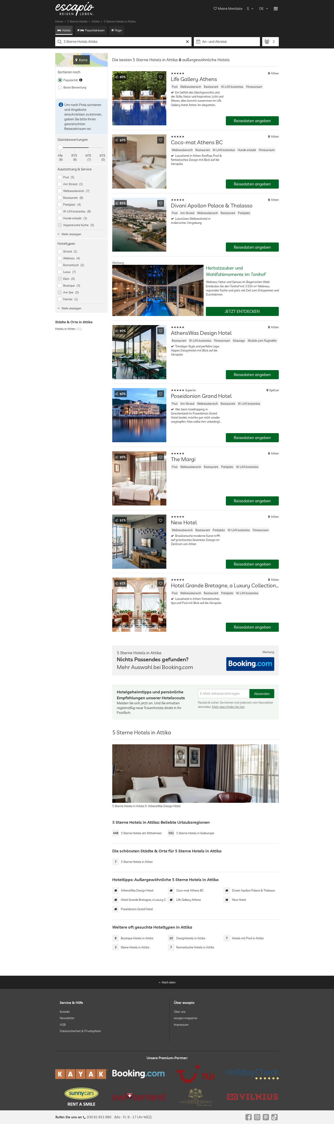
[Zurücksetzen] (188, 41)
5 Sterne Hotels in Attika (119, 21)
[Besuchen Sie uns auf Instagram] (257, 1117)
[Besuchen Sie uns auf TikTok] (274, 1117)
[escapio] (74, 8)
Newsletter (67, 1018)
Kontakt (65, 1011)
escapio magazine (185, 1018)
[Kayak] (81, 1074)
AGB (63, 1024)
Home (59, 21)
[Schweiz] (138, 1096)
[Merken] (160, 76)
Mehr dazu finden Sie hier (228, 707)
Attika (96, 21)
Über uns (179, 1011)
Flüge (118, 30)
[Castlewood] (195, 1097)
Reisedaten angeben (252, 120)
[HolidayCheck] (252, 1073)
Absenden (262, 694)
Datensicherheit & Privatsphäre (80, 1031)
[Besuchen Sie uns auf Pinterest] (266, 1117)
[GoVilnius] (252, 1097)
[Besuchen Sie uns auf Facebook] (248, 1117)
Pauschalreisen (95, 30)
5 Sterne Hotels (77, 21)
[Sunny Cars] (81, 1097)
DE (261, 8)
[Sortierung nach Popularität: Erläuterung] (81, 80)
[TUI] (195, 1074)
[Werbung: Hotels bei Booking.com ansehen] (250, 664)
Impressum (181, 1024)
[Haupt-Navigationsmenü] (276, 8)
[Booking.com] (138, 1074)
